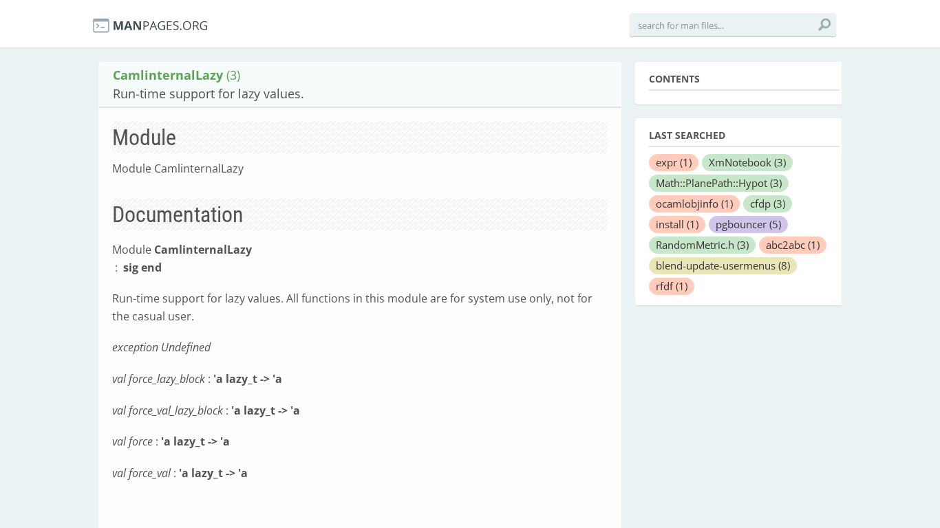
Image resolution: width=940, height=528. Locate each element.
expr (674, 162)
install (677, 224)
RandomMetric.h (702, 245)
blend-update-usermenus (723, 265)
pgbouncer (748, 224)
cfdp (767, 203)
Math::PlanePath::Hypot (719, 183)
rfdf (671, 286)
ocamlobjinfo (694, 203)
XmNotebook (747, 162)
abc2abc (793, 245)
